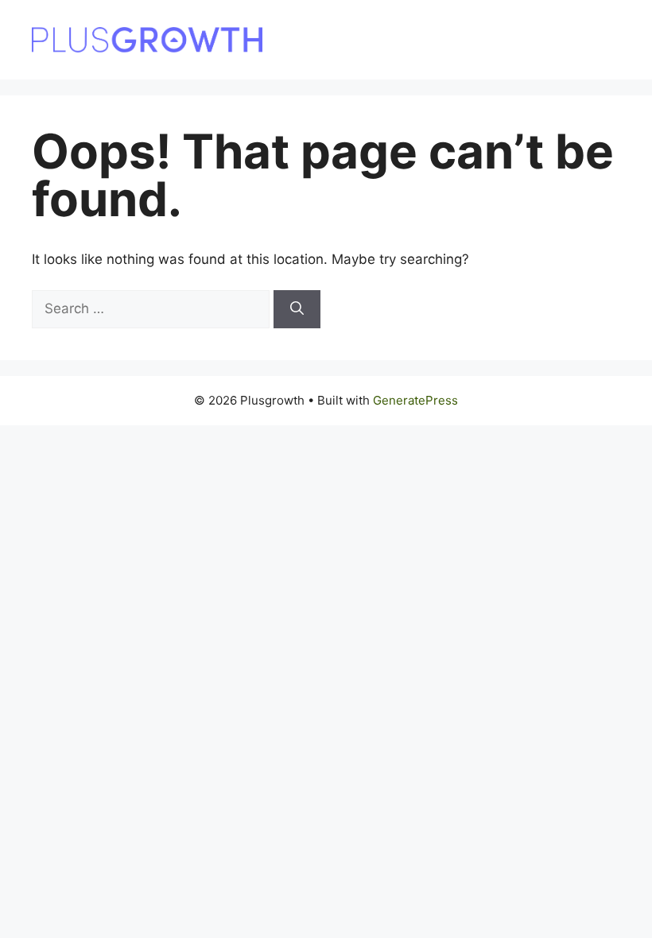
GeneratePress (415, 400)
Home (429, 39)
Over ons (503, 39)
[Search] (297, 309)
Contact (582, 39)
